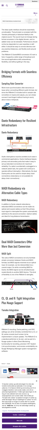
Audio (8, 363)
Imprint (4, 411)
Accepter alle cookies (19, 426)
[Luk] (36, 381)
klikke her (10, 405)
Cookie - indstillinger (19, 415)
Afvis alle (19, 420)
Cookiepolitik (25, 411)
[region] (19, 404)
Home (3, 363)
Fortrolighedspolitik (14, 411)
